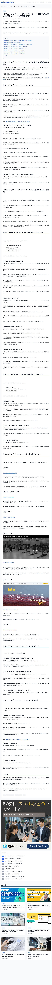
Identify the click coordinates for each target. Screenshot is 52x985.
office (5, 6)
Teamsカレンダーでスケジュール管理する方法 (14, 871)
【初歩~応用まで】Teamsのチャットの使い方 (14, 861)
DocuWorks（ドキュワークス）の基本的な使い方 (15, 856)
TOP (2, 6)
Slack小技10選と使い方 (9, 868)
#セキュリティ (11, 795)
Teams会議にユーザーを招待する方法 (12, 873)
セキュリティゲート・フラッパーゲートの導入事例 (14, 53)
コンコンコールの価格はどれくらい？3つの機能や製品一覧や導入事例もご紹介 (13, 930)
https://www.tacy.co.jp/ (8, 497)
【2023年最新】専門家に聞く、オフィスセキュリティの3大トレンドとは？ (38, 906)
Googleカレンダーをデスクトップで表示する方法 (15, 876)
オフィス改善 (48, 2)
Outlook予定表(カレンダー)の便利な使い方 (13, 863)
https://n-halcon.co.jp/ (8, 562)
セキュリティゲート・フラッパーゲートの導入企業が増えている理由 (18, 44)
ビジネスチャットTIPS (29, 2)
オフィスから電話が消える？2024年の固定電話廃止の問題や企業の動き (13, 955)
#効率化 (24, 795)
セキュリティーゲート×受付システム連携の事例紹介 (18, 121)
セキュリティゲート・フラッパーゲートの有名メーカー (15, 50)
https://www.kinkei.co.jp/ (9, 517)
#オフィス (5, 795)
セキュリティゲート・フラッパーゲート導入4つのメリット (16, 46)
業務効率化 (42, 2)
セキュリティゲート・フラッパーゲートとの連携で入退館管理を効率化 (18, 40)
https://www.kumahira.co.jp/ (10, 473)
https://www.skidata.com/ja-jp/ (10, 609)
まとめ (5, 55)
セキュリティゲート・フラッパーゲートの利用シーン (14, 52)
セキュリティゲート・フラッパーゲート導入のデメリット (15, 48)
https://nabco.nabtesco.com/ (10, 630)
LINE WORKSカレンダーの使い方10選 (12, 866)
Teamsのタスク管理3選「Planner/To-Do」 (13, 858)
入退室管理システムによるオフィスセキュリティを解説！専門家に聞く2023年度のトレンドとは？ (13, 907)
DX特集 (36, 2)
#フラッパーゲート (18, 795)
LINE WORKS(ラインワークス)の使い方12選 (13, 878)
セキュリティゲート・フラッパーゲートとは (13, 42)
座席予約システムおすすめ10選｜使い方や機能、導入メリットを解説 (38, 955)
